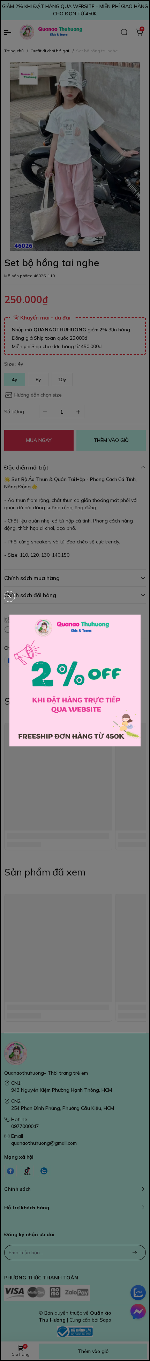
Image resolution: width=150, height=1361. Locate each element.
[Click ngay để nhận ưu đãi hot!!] (75, 680)
